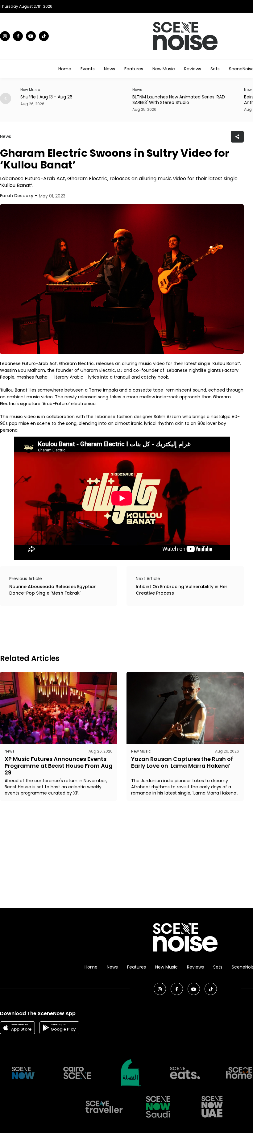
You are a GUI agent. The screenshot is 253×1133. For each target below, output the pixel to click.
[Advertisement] (112, 629)
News (109, 69)
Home (64, 69)
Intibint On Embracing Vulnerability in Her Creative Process (181, 589)
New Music (163, 69)
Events (88, 69)
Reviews (192, 69)
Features (133, 69)
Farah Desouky (16, 196)
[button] (5, 98)
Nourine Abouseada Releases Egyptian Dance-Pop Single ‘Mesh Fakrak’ (53, 589)
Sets (215, 69)
